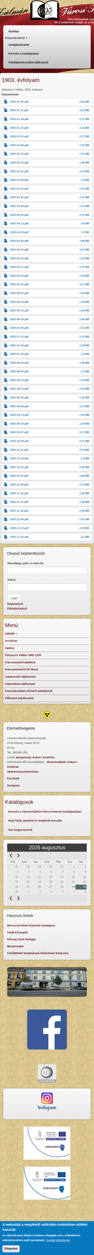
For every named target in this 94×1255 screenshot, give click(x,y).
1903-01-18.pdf (19, 119)
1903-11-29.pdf (19, 510)
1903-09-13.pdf (19, 415)
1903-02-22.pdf (19, 162)
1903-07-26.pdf (19, 354)
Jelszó (11, 579)
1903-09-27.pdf (19, 432)
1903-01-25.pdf (19, 127)
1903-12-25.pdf (19, 536)
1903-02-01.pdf (19, 136)
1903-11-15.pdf (19, 493)
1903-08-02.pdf (19, 362)
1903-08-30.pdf (19, 397)
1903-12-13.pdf (19, 528)
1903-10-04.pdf (19, 441)
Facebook (13, 778)
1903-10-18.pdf (19, 458)
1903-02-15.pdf (19, 153)
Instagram (13, 785)
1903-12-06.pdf (19, 519)
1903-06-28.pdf (19, 319)
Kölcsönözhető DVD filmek (21, 669)
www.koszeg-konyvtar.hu (22, 771)
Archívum (11, 640)
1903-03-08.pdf (19, 180)
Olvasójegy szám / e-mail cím (25, 563)
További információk (58, 1240)
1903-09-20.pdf (19, 423)
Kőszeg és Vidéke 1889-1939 (23, 655)
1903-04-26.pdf (19, 240)
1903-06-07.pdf (19, 293)
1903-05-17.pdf (19, 267)
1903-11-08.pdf (19, 484)
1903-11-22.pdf (19, 502)
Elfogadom (11, 1248)
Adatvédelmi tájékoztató (20, 684)
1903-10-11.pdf (19, 449)
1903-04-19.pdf (19, 232)
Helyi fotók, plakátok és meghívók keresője (35, 820)
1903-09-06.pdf (19, 406)
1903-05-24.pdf (19, 275)
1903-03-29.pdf (19, 206)
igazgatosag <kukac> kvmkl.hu (35, 757)
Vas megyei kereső (20, 829)
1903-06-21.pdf (19, 310)
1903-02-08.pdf (19, 145)
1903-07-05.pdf (19, 327)
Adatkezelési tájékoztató (20, 676)
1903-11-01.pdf (19, 475)
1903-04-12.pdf (19, 223)
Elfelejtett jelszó (17, 608)
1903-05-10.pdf (19, 258)
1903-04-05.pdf (19, 214)
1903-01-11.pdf (19, 110)
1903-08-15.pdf (19, 380)
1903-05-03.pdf (19, 249)
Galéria (9, 648)
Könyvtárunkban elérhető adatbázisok (28, 691)
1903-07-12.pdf (19, 336)
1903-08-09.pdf (19, 371)
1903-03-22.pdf (19, 197)
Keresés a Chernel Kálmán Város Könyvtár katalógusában (44, 811)
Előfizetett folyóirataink (19, 698)
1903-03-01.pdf (19, 171)
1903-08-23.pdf (19, 388)
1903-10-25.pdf (19, 467)
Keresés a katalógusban (24, 53)
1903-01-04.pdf (19, 101)
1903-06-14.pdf (19, 302)
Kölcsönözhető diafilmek (20, 662)
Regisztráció (15, 604)
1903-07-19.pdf (19, 345)
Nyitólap (14, 31)
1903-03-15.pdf (19, 188)
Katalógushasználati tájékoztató (28, 62)
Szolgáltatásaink (19, 44)
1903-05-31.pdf (19, 284)
